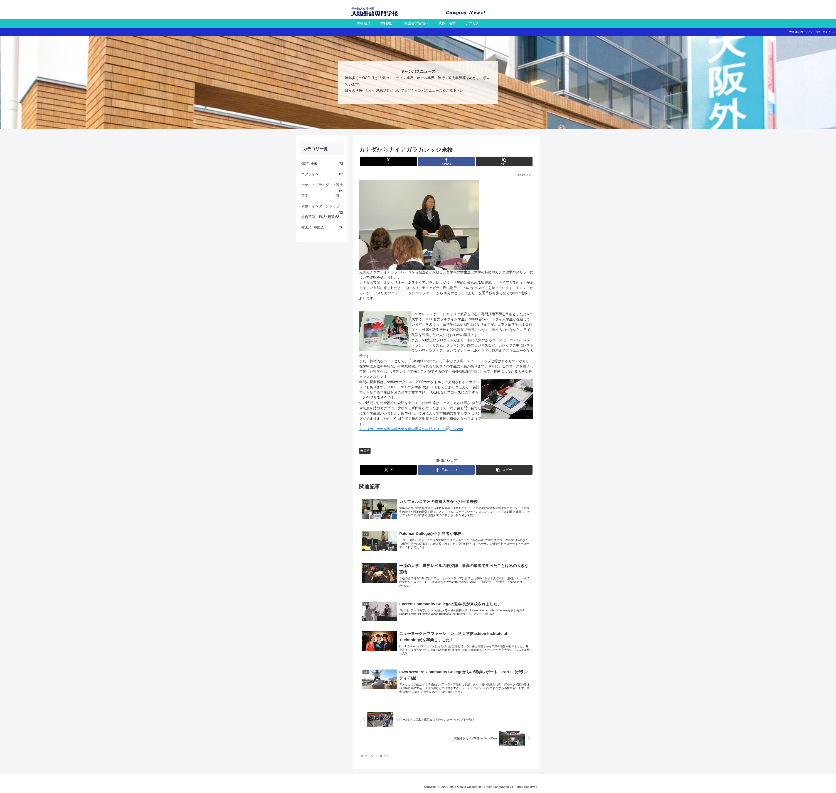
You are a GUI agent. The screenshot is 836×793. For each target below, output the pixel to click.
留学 (366, 450)
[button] (504, 161)
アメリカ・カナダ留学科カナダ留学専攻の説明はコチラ (402, 429)
